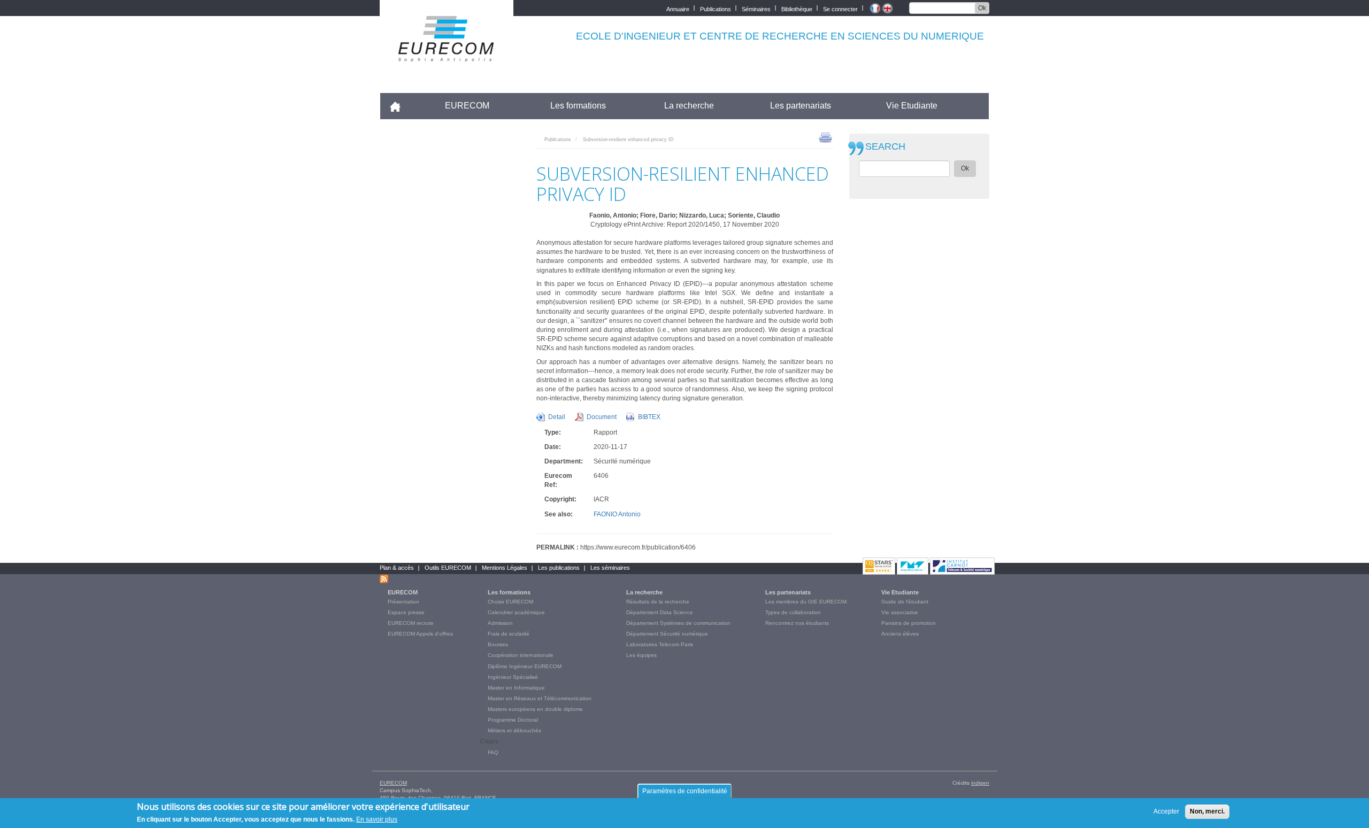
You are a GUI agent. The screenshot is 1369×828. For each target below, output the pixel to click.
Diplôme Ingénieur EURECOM (525, 666)
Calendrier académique (516, 612)
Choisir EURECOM (510, 602)
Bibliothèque (796, 8)
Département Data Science (659, 612)
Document (602, 417)
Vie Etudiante (911, 105)
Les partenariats (800, 105)
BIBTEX (649, 417)
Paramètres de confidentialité (684, 791)
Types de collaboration (793, 612)
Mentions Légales (504, 567)
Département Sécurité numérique (667, 634)
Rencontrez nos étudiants (797, 623)
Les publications (559, 567)
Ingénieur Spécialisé (513, 677)
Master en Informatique (516, 688)
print (825, 136)
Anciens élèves (900, 634)
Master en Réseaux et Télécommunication (539, 698)
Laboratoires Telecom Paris (659, 644)
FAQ (493, 752)
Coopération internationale (520, 655)
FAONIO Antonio (617, 514)
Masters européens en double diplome (535, 709)
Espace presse (406, 612)
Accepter (1166, 811)
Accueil (400, 105)
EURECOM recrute (411, 623)
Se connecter (840, 8)
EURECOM (467, 105)
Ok (982, 8)
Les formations (578, 105)
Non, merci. (1207, 811)
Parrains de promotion (908, 623)
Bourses (498, 644)
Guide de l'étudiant (904, 602)
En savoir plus (376, 819)
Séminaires (756, 8)
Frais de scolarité (508, 634)
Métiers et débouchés (514, 730)
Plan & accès (397, 567)
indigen (980, 783)
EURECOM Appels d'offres (420, 634)
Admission (500, 623)
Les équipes (641, 655)
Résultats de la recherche (657, 602)
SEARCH (885, 147)
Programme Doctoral (513, 720)
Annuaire (677, 8)
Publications (715, 8)
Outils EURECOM (448, 567)
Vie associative (899, 612)
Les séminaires (610, 567)
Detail (556, 417)
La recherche (689, 105)
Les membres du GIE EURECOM (806, 602)
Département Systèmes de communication (678, 623)
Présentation (403, 602)
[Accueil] (446, 54)
